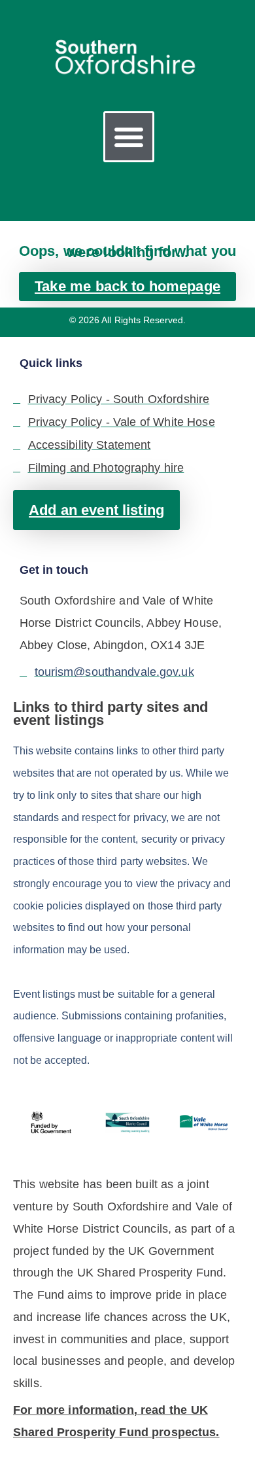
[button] (128, 136)
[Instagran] (139, 192)
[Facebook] (109, 192)
